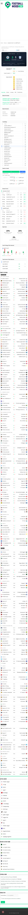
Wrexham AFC (6, 158)
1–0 (21, 197)
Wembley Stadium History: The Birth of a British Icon (11, 881)
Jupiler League (6, 814)
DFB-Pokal (5, 809)
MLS (4, 822)
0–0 (21, 203)
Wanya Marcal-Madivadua (9, 69)
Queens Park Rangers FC (8, 130)
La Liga (4, 784)
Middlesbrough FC (7, 132)
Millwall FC (6, 134)
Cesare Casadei (7, 73)
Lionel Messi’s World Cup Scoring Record (9, 879)
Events (7, 92)
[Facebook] (10, 913)
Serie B (4, 801)
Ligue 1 (4, 790)
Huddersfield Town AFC (10, 197)
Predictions (19, 92)
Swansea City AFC (7, 129)
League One (5, 817)
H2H (15, 92)
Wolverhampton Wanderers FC (10, 127)
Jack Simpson (19, 85)
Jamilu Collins (19, 83)
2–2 (21, 216)
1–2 (21, 212)
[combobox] (21, 50)
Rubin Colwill (5, 266)
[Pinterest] (13, 913)
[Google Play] (18, 913)
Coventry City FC (9, 199)
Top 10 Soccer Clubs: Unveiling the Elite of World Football (12, 883)
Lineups (12, 92)
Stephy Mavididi (9, 77)
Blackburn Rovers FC (8, 141)
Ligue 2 (4, 820)
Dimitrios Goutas (20, 81)
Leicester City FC (7, 98)
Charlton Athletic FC (8, 125)
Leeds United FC (9, 216)
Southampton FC (7, 154)
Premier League (6, 781)
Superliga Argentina (7, 836)
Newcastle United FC (10, 203)
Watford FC (6, 137)
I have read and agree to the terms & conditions (11, 898)
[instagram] (17, 913)
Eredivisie (5, 795)
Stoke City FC (6, 165)
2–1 (21, 194)
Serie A (4, 787)
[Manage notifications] (3, 912)
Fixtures (5, 42)
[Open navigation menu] (1, 3)
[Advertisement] (14, 24)
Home (2, 42)
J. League (5, 812)
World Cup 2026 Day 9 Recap (6, 877)
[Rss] (9, 913)
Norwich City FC (7, 151)
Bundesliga (5, 792)
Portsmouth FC (7, 149)
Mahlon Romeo (19, 87)
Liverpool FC (8, 206)
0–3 (21, 206)
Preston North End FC (8, 163)
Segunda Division (6, 831)
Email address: (4, 895)
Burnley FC (6, 161)
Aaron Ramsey (21, 71)
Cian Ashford (5, 264)
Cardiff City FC (15, 98)
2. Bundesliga (6, 803)
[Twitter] (12, 913)
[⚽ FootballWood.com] (14, 4)
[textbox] (21, 50)
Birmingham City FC (8, 139)
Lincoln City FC (7, 153)
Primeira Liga (5, 798)
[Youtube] (14, 913)
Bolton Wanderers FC (8, 142)
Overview (3, 92)
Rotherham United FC (10, 223)
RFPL (4, 828)
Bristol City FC (6, 144)
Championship (11, 53)
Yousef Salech (5, 268)
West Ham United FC (8, 156)
